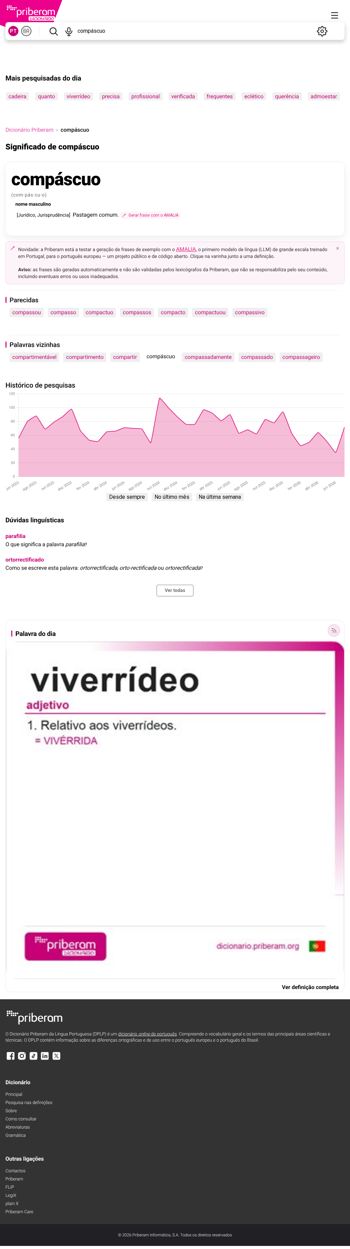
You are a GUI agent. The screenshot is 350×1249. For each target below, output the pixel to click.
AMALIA (186, 249)
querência (287, 96)
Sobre (11, 1111)
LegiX (10, 1195)
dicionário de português (147, 1034)
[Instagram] (22, 1059)
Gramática (15, 1135)
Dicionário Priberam (29, 130)
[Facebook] (10, 1059)
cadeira (17, 96)
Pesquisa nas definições (28, 1102)
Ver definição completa (310, 987)
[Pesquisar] (53, 31)
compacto (173, 312)
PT (13, 31)
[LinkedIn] (45, 1059)
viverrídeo (78, 96)
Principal (13, 1094)
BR (26, 31)
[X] (56, 1059)
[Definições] (321, 31)
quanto (46, 96)
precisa (111, 96)
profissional (145, 96)
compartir (125, 357)
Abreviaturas (17, 1127)
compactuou (210, 312)
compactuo (99, 312)
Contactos (15, 1171)
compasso (63, 312)
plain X (11, 1203)
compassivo (250, 312)
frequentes (219, 96)
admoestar (324, 96)
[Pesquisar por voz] (69, 31)
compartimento (85, 357)
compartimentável (34, 357)
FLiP (9, 1187)
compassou (26, 312)
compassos (137, 312)
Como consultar (21, 1119)
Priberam (14, 1179)
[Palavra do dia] (334, 630)
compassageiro (301, 357)
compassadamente (208, 357)
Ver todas (175, 590)
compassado (257, 357)
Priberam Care (19, 1212)
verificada (183, 96)
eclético (254, 96)
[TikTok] (33, 1059)
